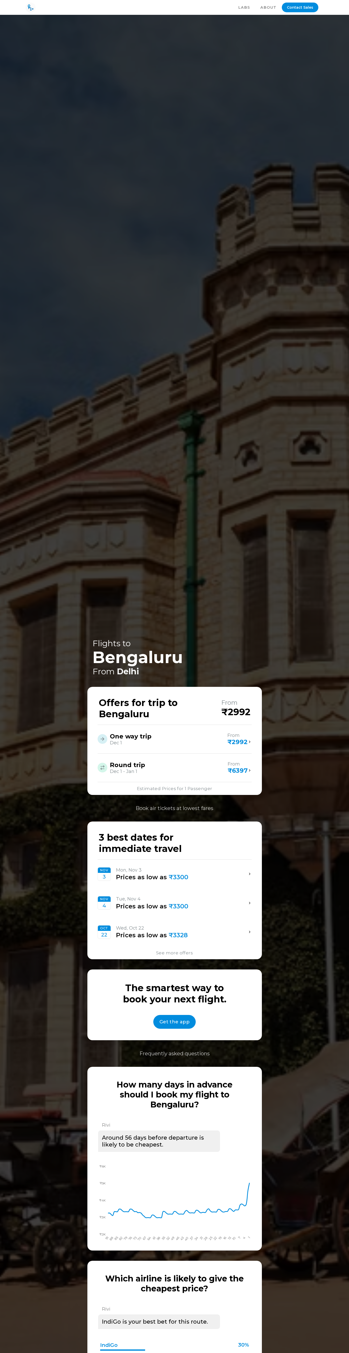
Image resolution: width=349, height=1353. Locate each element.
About (268, 7)
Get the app (174, 1022)
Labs (244, 7)
